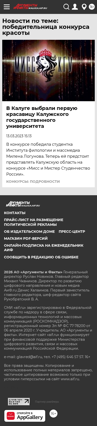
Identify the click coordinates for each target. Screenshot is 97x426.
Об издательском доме (29, 231)
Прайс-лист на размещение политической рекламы (33, 222)
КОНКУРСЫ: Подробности (33, 181)
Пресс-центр (72, 231)
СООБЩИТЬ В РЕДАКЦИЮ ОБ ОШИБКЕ (41, 257)
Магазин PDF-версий (26, 238)
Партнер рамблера (47, 401)
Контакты (14, 213)
